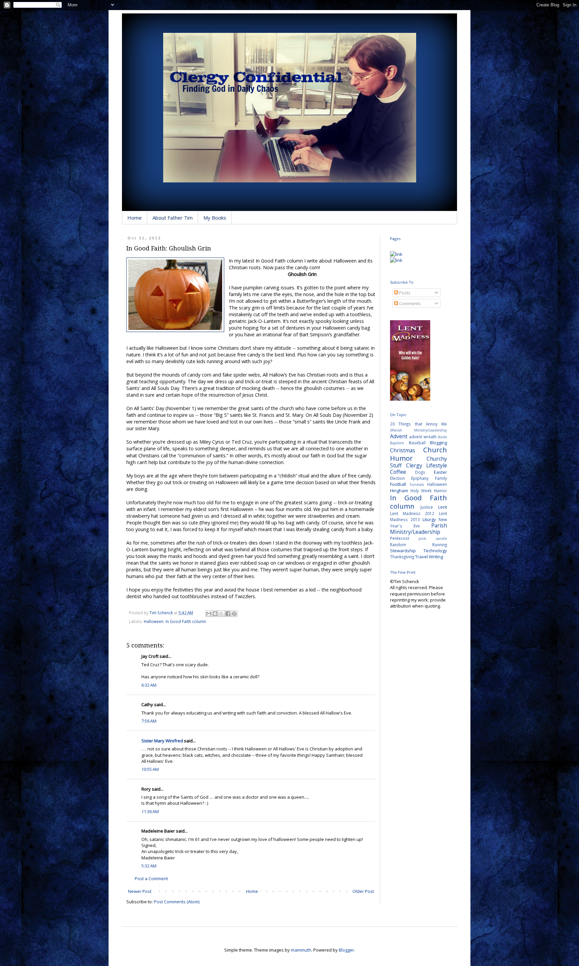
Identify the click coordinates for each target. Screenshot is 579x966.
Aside (442, 437)
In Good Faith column (186, 621)
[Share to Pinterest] (234, 613)
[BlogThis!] (215, 613)
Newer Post (139, 891)
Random (398, 544)
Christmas (402, 450)
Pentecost (399, 538)
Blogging (438, 443)
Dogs (420, 472)
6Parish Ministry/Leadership (418, 430)
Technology (435, 551)
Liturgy (429, 519)
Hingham (399, 491)
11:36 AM (150, 811)
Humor (440, 490)
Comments (409, 303)
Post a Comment (151, 878)
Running (439, 544)
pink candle (433, 538)
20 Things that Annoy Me (418, 424)
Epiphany (420, 478)
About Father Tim (172, 217)
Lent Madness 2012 (412, 513)
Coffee (398, 471)
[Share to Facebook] (227, 613)
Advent (398, 436)
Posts (404, 293)
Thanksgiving (402, 556)
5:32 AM (148, 866)
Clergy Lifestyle (426, 465)
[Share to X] (221, 613)
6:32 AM (148, 685)
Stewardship (403, 551)
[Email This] (208, 613)
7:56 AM (148, 721)
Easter (440, 472)
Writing (436, 557)
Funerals (417, 484)
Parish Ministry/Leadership (418, 528)
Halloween (154, 621)
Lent (442, 507)
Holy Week (421, 490)
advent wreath (423, 436)
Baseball (417, 442)
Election (397, 478)
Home (134, 217)
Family (441, 478)
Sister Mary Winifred (162, 741)
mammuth (301, 950)
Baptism (397, 443)
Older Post (363, 891)
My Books (214, 217)
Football (398, 484)
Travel (421, 557)
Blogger (346, 950)
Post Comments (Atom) (176, 902)
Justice (427, 507)
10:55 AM (150, 769)
